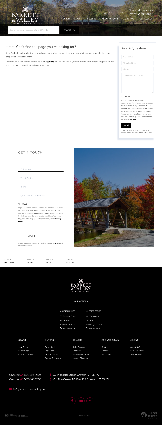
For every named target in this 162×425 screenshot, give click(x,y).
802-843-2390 (146, 14)
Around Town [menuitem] (110, 19)
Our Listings (9, 262)
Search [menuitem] (66, 19)
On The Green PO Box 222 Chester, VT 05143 (94, 320)
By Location (70, 262)
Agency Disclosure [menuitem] (53, 358)
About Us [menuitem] (129, 19)
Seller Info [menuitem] (77, 351)
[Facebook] (72, 400)
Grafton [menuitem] (105, 347)
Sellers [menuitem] (91, 19)
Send (126, 125)
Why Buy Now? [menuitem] (52, 354)
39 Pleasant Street (76, 374)
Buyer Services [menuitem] (51, 347)
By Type (30, 262)
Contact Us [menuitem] (146, 19)
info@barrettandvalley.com (30, 389)
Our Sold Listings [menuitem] (26, 354)
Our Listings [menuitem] (23, 351)
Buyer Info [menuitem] (49, 351)
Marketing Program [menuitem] (81, 354)
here (51, 62)
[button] (69, 30)
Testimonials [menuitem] (136, 354)
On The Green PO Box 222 (81, 379)
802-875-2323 (146, 10)
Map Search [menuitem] (23, 347)
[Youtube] (81, 400)
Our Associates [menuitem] (137, 351)
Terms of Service (143, 132)
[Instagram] (89, 400)
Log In (109, 13)
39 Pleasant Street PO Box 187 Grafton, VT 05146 (68, 320)
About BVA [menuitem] (135, 347)
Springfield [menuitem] (106, 354)
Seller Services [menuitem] (79, 347)
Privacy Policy (131, 119)
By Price (49, 262)
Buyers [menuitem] (78, 19)
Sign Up (120, 13)
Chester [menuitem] (105, 351)
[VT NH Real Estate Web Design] (149, 415)
